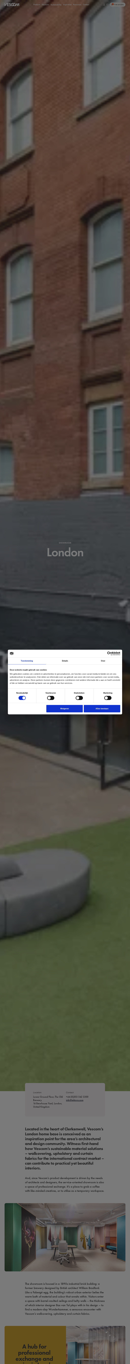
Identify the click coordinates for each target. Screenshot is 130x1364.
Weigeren (64, 708)
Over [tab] (103, 661)
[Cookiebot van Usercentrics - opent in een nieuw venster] (109, 653)
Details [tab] (65, 661)
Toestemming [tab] (27, 661)
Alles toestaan (102, 708)
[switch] (50, 698)
